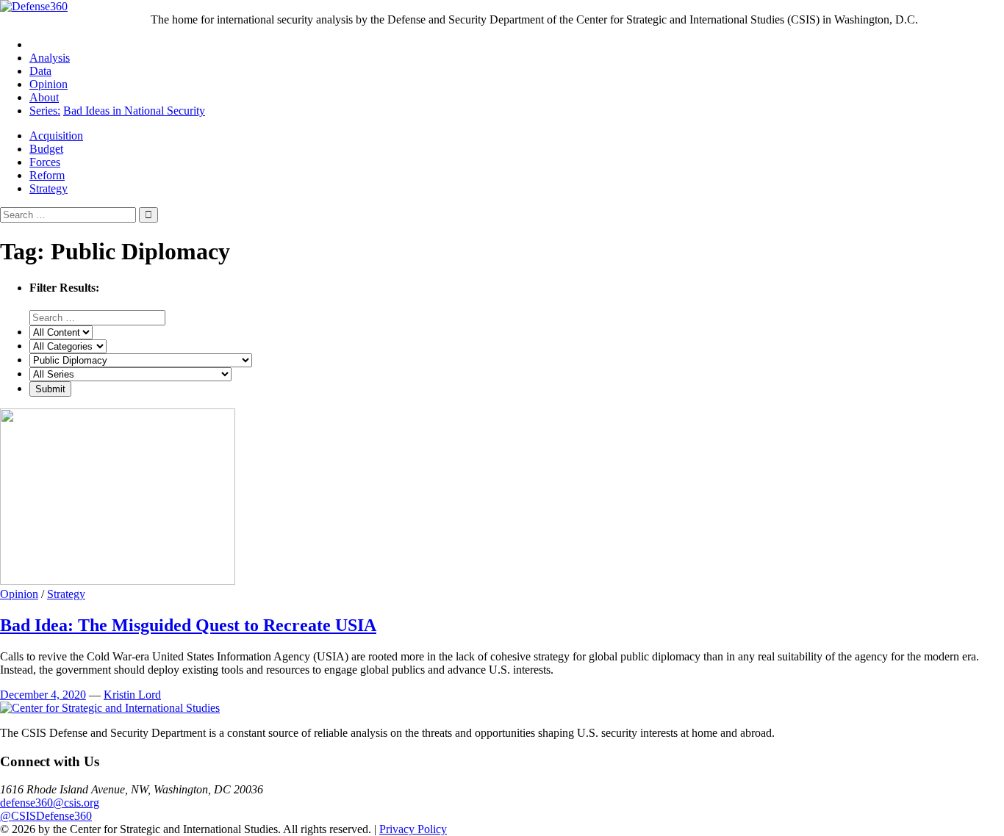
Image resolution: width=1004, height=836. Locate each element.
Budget (46, 149)
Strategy (48, 188)
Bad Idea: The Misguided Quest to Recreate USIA (188, 625)
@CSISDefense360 (46, 816)
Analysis (49, 57)
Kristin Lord (132, 694)
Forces (44, 162)
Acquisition (56, 135)
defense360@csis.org (49, 802)
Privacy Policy (413, 829)
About (44, 97)
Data (40, 71)
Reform (47, 175)
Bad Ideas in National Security (134, 110)
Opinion (48, 84)
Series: (44, 110)
